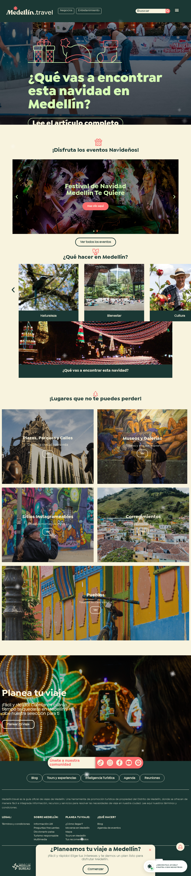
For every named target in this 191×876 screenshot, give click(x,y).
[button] (150, 849)
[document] (95, 438)
